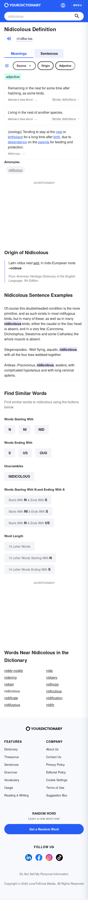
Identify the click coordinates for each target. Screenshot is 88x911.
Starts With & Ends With (28, 499)
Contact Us (53, 757)
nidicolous (19, 476)
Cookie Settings (56, 780)
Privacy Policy (55, 764)
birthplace (15, 136)
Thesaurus (11, 757)
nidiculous (54, 691)
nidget (9, 684)
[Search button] (76, 16)
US (25, 452)
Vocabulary (11, 780)
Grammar (10, 772)
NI (24, 429)
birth (56, 136)
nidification (54, 697)
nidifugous (15, 170)
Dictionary (11, 749)
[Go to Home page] (22, 5)
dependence (17, 141)
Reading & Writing (16, 795)
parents (43, 141)
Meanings (19, 53)
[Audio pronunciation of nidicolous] (8, 38)
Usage (8, 787)
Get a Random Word (44, 829)
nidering (10, 677)
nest (59, 131)
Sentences (49, 53)
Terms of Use (55, 787)
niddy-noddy (13, 670)
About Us (52, 749)
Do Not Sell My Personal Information (44, 874)
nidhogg (52, 684)
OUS (43, 452)
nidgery (51, 677)
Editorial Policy (56, 772)
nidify (50, 704)
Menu (77, 5)
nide (49, 670)
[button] (63, 5)
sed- (36, 262)
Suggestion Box (56, 795)
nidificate (11, 697)
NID (41, 429)
